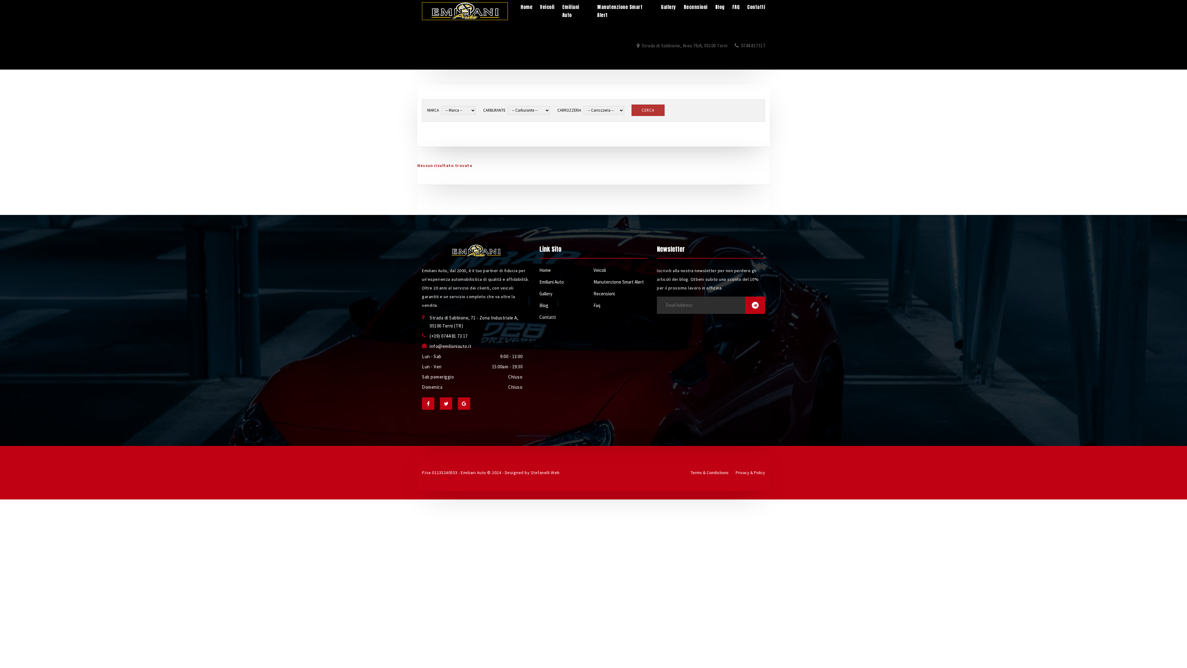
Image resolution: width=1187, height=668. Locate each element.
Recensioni (604, 294)
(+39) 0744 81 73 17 (449, 336)
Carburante (494, 110)
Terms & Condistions (710, 472)
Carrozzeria (569, 110)
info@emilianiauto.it (450, 346)
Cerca (648, 110)
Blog (543, 305)
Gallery (545, 294)
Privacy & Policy (750, 472)
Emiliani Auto (551, 282)
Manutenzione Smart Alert (619, 282)
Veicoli (600, 270)
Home (545, 270)
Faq (597, 305)
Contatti (547, 317)
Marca (433, 110)
